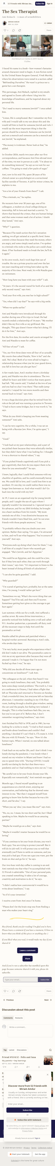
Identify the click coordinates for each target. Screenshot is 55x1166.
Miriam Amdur (13, 22)
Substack (15, 1160)
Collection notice (45, 1147)
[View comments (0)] (13, 30)
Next (46, 1000)
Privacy (27, 1147)
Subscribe (40, 3)
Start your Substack (21, 1154)
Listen (49, 23)
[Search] (50, 1050)
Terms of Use (40, 1126)
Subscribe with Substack (29, 1120)
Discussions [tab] (21, 1050)
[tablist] (13, 1017)
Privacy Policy (27, 1131)
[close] (48, 1075)
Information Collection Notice (32, 1128)
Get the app (40, 1154)
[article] (27, 1062)
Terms (33, 1147)
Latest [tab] (11, 1050)
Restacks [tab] (19, 1018)
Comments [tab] (8, 1018)
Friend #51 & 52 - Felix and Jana (19, 1057)
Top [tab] (5, 1050)
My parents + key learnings (14, 1060)
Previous (10, 1000)
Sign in (49, 3)
